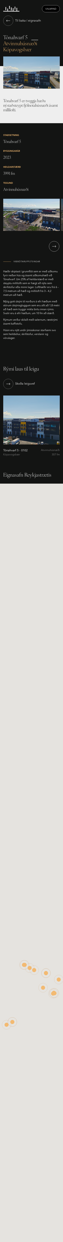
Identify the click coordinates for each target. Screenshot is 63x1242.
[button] (54, 246)
